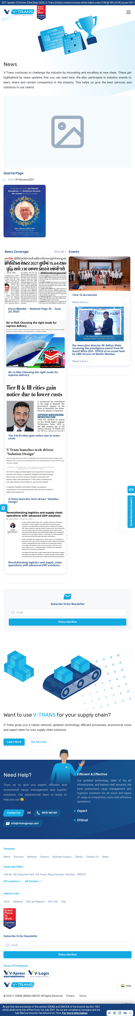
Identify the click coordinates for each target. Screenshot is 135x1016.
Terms (82, 995)
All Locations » (12, 881)
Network (32, 856)
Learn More (14, 741)
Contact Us (92, 856)
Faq (63, 901)
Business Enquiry (62, 856)
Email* (67, 945)
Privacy (70, 995)
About (7, 856)
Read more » (80, 302)
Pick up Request (35, 901)
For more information (75, 1013)
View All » (60, 251)
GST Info (53, 901)
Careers (44, 856)
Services (19, 856)
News (105, 856)
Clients (79, 856)
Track (7, 901)
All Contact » (33, 881)
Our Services (39, 741)
